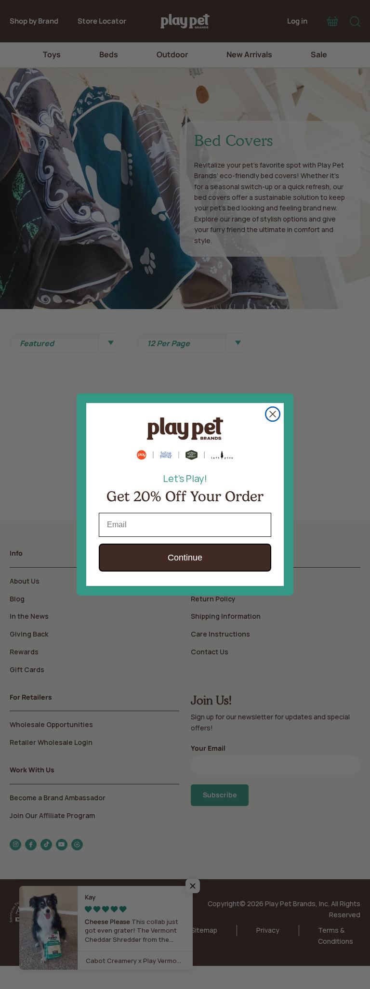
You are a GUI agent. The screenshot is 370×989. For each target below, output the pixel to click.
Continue (185, 557)
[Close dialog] (272, 414)
